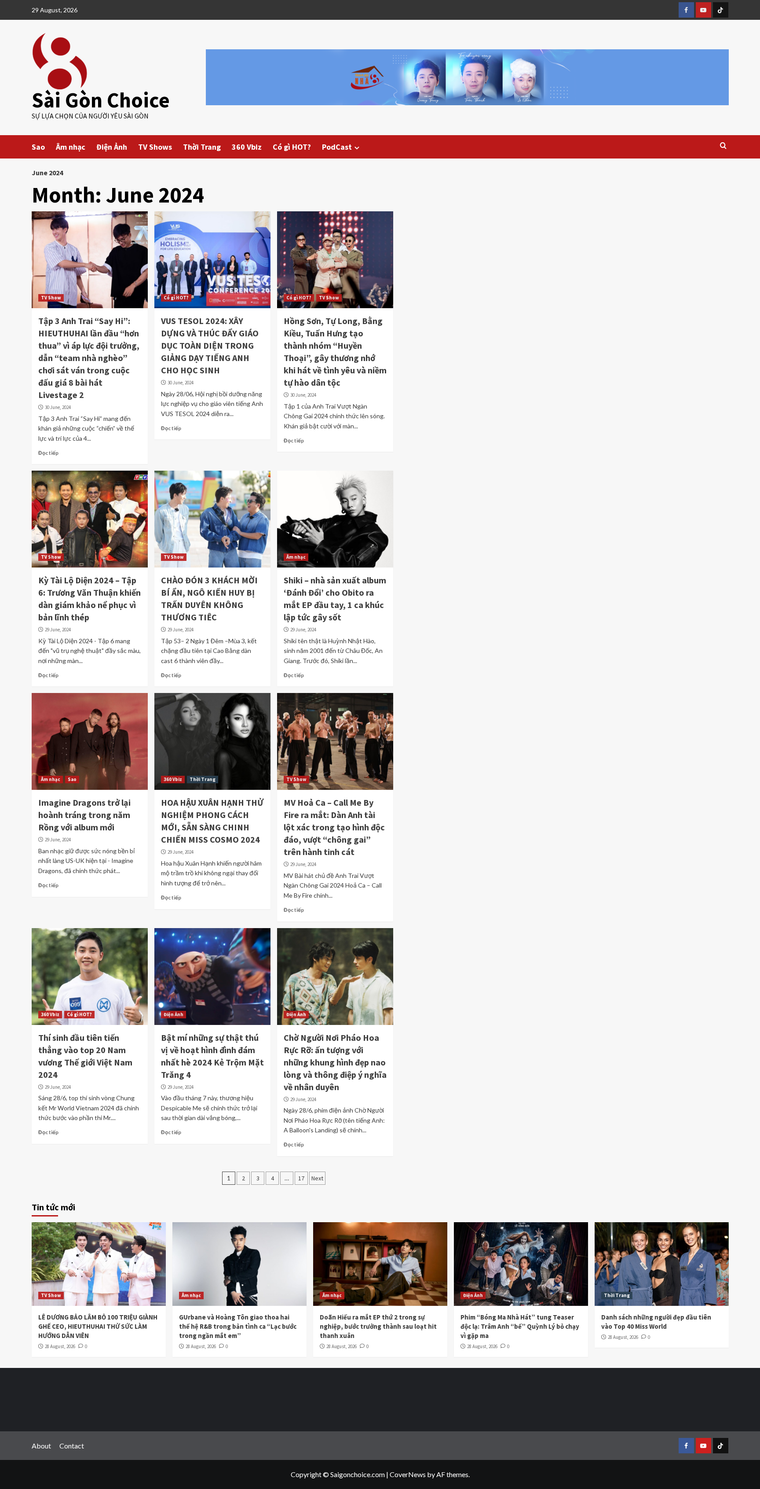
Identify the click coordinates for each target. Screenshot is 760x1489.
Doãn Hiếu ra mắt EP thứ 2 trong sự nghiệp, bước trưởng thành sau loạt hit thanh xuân (378, 1326)
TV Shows (155, 147)
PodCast (337, 147)
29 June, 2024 (58, 630)
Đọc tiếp (48, 453)
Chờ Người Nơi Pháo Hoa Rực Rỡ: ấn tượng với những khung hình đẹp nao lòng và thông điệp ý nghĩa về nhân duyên (335, 1062)
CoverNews (408, 1474)
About (41, 1445)
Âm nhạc (70, 147)
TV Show (51, 298)
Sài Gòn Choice (101, 100)
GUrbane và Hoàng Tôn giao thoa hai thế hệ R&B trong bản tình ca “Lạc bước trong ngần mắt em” (237, 1326)
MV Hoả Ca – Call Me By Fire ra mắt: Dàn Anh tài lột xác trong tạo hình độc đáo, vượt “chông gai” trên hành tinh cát (334, 827)
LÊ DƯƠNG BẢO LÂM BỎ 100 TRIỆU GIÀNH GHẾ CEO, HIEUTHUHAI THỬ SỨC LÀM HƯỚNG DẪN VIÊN (97, 1326)
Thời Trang (202, 147)
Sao (38, 147)
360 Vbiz (247, 147)
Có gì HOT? (292, 147)
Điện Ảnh (111, 147)
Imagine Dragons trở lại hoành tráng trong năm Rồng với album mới (84, 815)
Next (317, 1178)
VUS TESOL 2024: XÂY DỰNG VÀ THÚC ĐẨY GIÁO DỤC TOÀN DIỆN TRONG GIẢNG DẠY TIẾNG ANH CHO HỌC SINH (210, 345)
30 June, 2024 (58, 407)
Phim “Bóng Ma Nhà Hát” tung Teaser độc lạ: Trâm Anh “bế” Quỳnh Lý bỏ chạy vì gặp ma (519, 1326)
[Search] (723, 146)
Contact (71, 1445)
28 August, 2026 (60, 1346)
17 (301, 1178)
